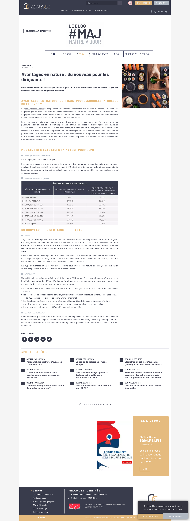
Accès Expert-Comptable (43, 494)
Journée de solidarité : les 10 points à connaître (143, 386)
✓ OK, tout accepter (151, 516)
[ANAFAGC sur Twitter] (155, 11)
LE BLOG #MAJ (101, 10)
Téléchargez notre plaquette (44, 501)
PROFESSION (131, 54)
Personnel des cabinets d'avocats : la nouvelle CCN (44, 363)
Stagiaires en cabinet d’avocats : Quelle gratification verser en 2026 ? (143, 363)
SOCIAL (82, 54)
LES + (88, 10)
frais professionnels (34, 108)
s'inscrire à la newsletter (38, 31)
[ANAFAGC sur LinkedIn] (159, 11)
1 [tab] (82, 404)
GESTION (146, 54)
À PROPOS (65, 10)
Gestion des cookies (40, 512)
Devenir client (143, 3)
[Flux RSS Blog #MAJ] (166, 11)
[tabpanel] (95, 373)
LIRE (145, 469)
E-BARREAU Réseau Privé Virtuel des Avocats (89, 494)
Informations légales (41, 508)
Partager (41, 517)
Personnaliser (175, 516)
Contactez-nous (39, 498)
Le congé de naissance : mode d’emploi (91, 363)
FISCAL (68, 54)
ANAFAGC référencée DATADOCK (84, 498)
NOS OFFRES (78, 10)
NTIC (116, 54)
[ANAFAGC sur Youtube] (162, 11)
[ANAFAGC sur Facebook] (151, 11)
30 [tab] (106, 404)
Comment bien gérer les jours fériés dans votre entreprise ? (45, 386)
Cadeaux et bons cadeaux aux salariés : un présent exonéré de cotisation (43, 375)
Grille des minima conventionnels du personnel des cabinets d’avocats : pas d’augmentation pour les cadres (143, 375)
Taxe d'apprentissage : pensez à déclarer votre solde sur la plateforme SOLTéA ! (92, 375)
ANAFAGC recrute (40, 505)
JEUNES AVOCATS (99, 54)
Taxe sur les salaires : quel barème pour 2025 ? (93, 386)
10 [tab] (101, 404)
